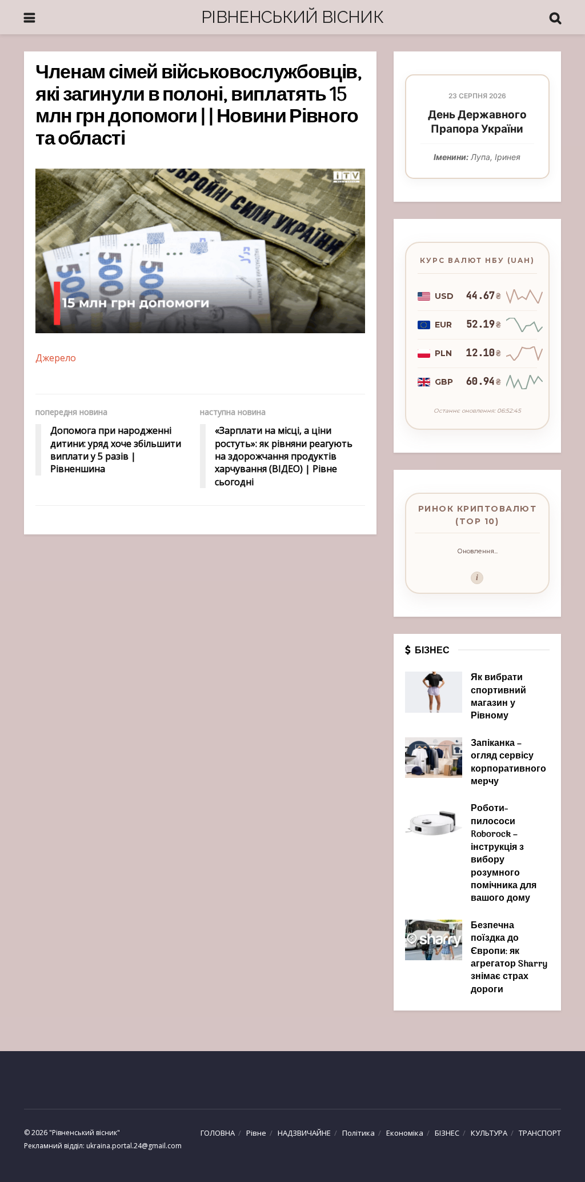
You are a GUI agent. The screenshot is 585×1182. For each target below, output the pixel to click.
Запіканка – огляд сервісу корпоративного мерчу (508, 762)
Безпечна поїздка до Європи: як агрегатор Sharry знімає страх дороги (509, 958)
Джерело (55, 358)
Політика (358, 1133)
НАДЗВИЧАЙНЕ (304, 1133)
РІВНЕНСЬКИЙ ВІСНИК (292, 17)
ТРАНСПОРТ (540, 1133)
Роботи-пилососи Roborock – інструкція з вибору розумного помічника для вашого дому (503, 853)
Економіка (404, 1133)
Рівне (256, 1133)
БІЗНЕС (447, 1133)
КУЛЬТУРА (489, 1133)
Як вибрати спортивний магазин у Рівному (498, 697)
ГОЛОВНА (218, 1133)
